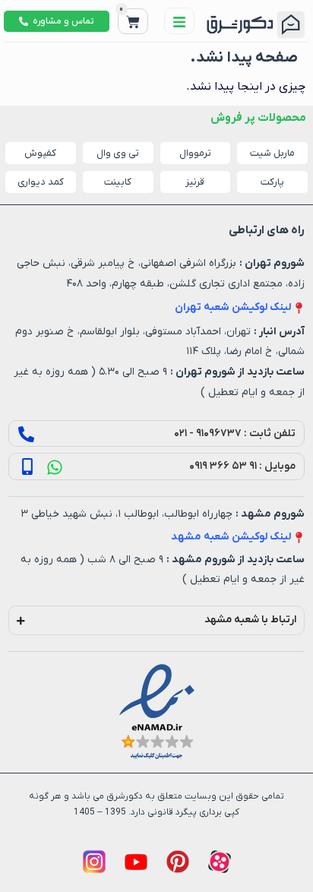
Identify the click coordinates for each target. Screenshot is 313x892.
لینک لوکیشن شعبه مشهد (231, 537)
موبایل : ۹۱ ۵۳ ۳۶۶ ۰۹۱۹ (242, 466)
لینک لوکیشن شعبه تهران (233, 307)
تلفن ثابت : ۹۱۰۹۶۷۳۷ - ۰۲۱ (235, 433)
